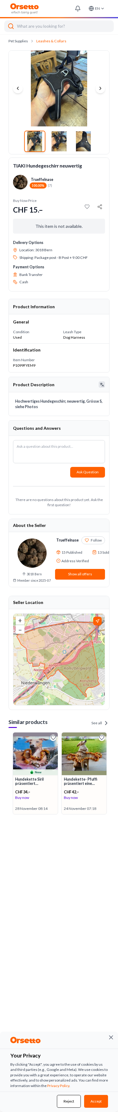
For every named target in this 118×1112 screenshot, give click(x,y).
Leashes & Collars (51, 41)
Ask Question (88, 472)
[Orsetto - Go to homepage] (24, 8)
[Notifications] (78, 9)
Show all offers (80, 574)
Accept (96, 1101)
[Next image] (100, 88)
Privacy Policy (58, 1085)
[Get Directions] (97, 621)
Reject (69, 1101)
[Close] (111, 1037)
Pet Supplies (18, 41)
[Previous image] (18, 88)
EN (97, 8)
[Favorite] (53, 738)
